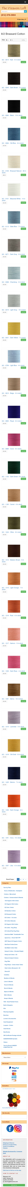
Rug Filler (6, 961)
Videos (5, 1042)
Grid (12, 40)
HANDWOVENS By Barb (10, 1039)
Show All (6, 971)
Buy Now (23, 62)
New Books (6, 1032)
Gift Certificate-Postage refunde (12, 1035)
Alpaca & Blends (8, 991)
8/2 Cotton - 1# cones (10, 917)
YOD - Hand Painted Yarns (10, 1002)
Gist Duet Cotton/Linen (10, 944)
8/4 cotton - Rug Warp (10, 927)
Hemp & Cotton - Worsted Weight (13, 951)
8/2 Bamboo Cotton (9, 911)
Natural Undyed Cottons (10, 958)
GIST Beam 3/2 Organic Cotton (12, 941)
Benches (6, 1015)
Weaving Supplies (8, 1012)
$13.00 (4, 62)
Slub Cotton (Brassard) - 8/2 (11, 968)
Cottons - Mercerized (9, 894)
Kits (4, 1008)
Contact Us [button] (14, 1185)
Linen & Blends (8, 981)
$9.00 (4, 175)
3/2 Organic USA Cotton (10, 904)
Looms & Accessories (9, 1018)
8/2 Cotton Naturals (9, 921)
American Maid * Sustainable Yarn (13, 934)
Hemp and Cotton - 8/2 (10, 954)
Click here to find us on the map (12, 1170)
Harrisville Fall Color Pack (9, 1102)
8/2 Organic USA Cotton (10, 924)
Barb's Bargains (8, 1005)
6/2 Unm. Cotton (8, 907)
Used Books (6, 1028)
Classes (5, 1148)
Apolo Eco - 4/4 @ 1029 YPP (11, 938)
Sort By (23, 40)
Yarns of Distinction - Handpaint (12, 891)
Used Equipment (8, 1022)
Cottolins (6, 975)
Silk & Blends (7, 995)
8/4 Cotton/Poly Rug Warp (11, 931)
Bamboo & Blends (8, 978)
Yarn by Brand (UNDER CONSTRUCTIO (10, 1046)
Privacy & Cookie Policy (10, 1144)
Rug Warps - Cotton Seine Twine (13, 964)
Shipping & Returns (8, 1143)
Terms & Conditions (8, 1146)
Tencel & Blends (8, 985)
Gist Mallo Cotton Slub (10, 948)
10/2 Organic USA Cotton (11, 900)
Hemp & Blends (8, 998)
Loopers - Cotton (8, 1025)
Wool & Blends (7, 988)
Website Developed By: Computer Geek (12, 1152)
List (8, 40)
